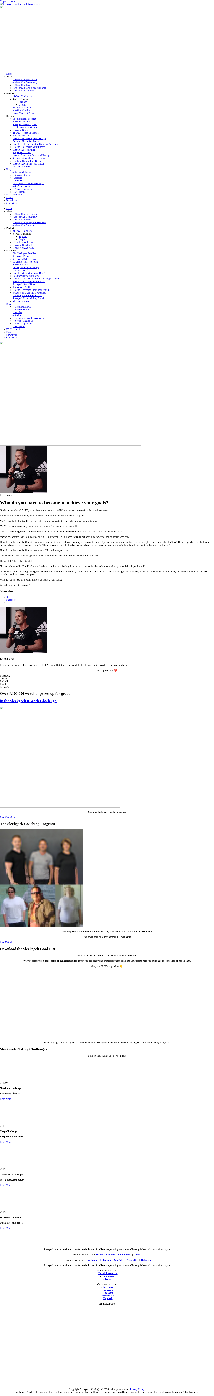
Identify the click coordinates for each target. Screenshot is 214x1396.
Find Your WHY (21, 135)
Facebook (91, 1260)
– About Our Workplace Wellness (29, 87)
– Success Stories (21, 175)
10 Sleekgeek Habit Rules (25, 127)
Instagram (105, 1260)
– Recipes (17, 180)
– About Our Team (22, 85)
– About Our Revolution (25, 79)
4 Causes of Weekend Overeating (29, 158)
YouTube (118, 1260)
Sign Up (23, 102)
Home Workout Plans (23, 113)
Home (9, 73)
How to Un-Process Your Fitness (29, 147)
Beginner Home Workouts (26, 141)
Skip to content (7, 1)
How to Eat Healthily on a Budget (29, 138)
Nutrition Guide (20, 130)
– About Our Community (25, 82)
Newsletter (11, 200)
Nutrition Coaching (22, 110)
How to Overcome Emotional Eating (31, 155)
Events (9, 197)
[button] (107, 675)
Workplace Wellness (23, 107)
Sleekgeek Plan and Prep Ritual (28, 163)
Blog (8, 169)
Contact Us (11, 203)
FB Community (14, 194)
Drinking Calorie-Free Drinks (27, 161)
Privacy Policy (137, 1389)
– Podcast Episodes (22, 189)
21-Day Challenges (22, 96)
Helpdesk (146, 1260)
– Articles (17, 177)
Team (137, 1254)
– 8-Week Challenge (23, 186)
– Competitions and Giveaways (28, 183)
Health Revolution (105, 1254)
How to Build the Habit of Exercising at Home (36, 144)
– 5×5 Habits (19, 191)
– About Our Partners (23, 90)
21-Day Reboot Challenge (26, 132)
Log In (22, 104)
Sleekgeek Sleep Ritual (24, 149)
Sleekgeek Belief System (25, 124)
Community (124, 1254)
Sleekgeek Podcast (22, 121)
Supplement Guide (22, 152)
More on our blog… (22, 166)
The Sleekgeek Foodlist (24, 118)
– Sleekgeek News (22, 172)
